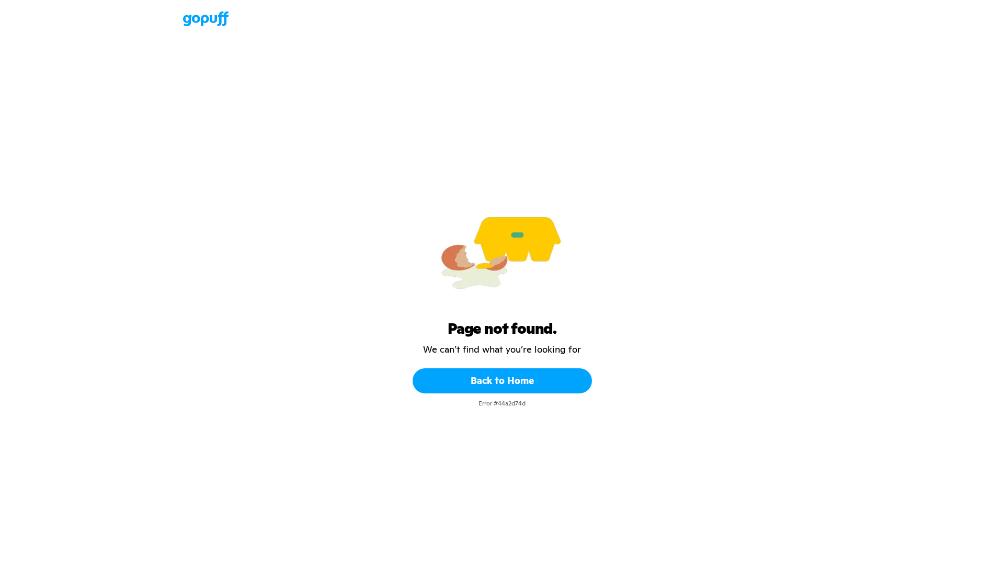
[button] (172, 19)
